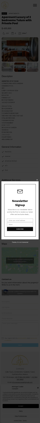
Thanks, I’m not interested (20, 242)
